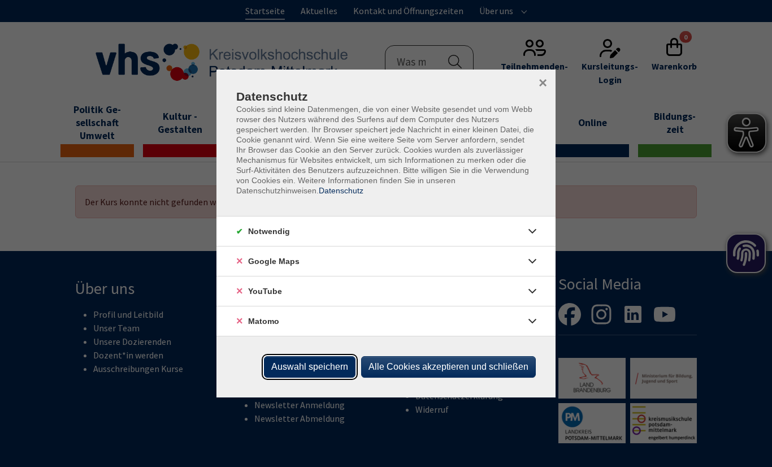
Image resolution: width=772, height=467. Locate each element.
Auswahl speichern (309, 366)
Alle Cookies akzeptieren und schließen (448, 366)
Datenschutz (341, 190)
